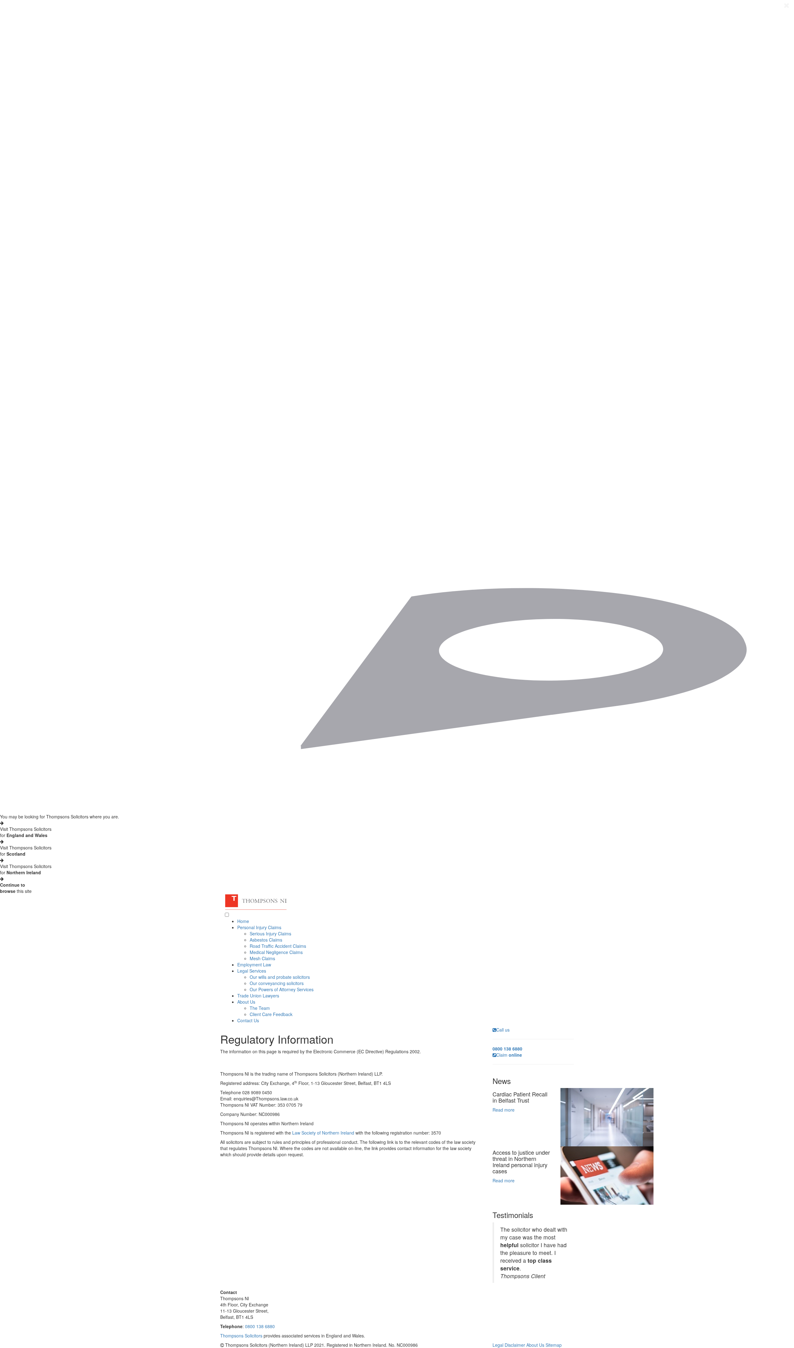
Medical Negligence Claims (276, 952)
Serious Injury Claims (270, 933)
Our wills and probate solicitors (280, 977)
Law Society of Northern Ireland (323, 1133)
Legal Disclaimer (509, 1345)
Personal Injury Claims (259, 927)
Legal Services (251, 971)
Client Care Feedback (271, 1014)
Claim (509, 1055)
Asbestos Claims (266, 940)
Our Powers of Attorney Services (282, 989)
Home (243, 921)
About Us (246, 1002)
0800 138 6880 (260, 1326)
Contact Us (248, 1020)
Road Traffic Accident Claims (278, 946)
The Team (260, 1008)
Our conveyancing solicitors (277, 983)
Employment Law (254, 964)
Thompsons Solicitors (241, 1335)
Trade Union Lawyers (258, 995)
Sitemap (554, 1345)
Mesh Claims (262, 958)
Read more (504, 1110)
